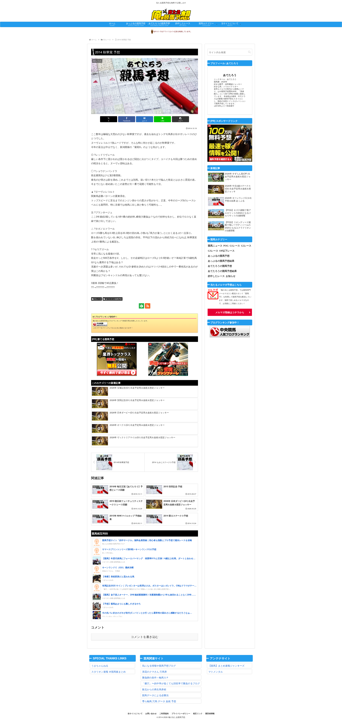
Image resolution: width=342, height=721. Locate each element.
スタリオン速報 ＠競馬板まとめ (108, 671)
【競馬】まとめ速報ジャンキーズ (226, 665)
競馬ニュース (215, 245)
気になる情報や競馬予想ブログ (159, 665)
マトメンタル (215, 671)
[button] (180, 119)
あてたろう (229, 75)
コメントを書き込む (144, 637)
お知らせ (230, 276)
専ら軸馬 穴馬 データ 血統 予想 (159, 701)
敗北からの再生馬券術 (154, 689)
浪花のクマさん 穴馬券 (154, 671)
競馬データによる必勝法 (155, 695)
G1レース (97, 299)
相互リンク (197, 713)
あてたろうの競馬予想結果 (222, 271)
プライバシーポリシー (181, 713)
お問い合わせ (151, 713)
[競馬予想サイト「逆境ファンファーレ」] (168, 359)
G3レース (213, 250)
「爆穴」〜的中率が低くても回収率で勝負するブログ (171, 683)
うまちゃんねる (99, 665)
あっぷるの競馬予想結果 (221, 261)
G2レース (246, 245)
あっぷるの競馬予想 (219, 256)
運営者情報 (210, 713)
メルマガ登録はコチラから (229, 312)
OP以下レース (227, 250)
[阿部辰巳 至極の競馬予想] (229, 143)
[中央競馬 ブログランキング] (100, 324)
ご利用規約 (164, 713)
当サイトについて (135, 713)
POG (226, 245)
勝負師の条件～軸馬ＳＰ (155, 677)
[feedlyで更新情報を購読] (141, 306)
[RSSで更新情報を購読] (147, 306)
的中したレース (216, 276)
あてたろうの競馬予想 (114, 299)
